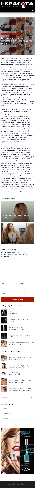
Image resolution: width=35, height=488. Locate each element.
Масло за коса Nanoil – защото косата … (19, 336)
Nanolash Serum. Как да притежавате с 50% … (17, 328)
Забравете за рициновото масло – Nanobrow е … (21, 312)
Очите (15, 33)
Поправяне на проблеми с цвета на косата (16, 216)
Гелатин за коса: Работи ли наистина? (17, 240)
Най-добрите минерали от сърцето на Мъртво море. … (21, 343)
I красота (10, 484)
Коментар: (5, 261)
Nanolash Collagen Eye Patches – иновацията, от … (20, 373)
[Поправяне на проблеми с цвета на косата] (17, 211)
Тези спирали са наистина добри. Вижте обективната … (20, 381)
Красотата (5, 33)
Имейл (22, 283)
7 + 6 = (4, 293)
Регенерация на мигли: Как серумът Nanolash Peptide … (19, 366)
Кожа (5, 408)
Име (4, 283)
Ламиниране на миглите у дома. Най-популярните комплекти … (20, 389)
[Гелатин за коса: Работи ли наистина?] (17, 233)
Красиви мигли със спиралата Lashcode (19, 320)
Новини (5, 418)
